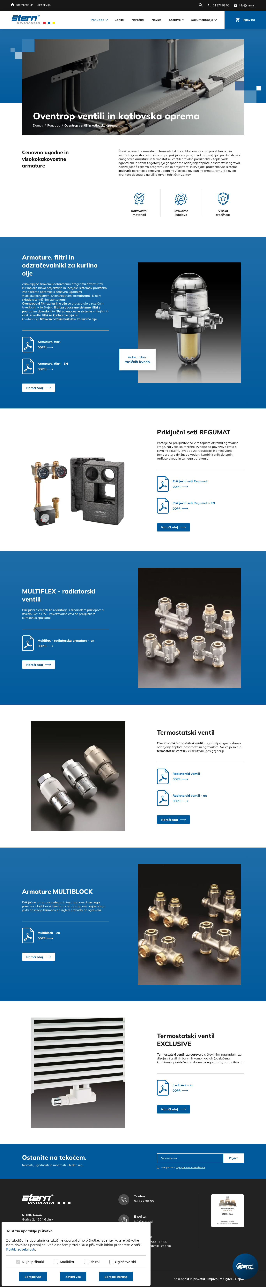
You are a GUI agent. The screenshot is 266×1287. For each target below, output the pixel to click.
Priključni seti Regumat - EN (194, 503)
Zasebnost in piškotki (189, 1279)
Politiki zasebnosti (20, 1249)
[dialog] (76, 1254)
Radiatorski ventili (186, 774)
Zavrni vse (73, 1277)
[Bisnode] (227, 1226)
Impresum (214, 1279)
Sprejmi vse (33, 1277)
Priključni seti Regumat (190, 481)
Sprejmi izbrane (116, 1277)
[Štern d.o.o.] (33, 20)
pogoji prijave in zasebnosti (190, 1167)
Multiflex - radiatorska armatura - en (66, 640)
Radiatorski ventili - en (190, 795)
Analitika (66, 1262)
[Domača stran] (46, 1203)
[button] (38, 388)
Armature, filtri (49, 342)
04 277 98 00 (144, 1201)
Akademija (44, 5)
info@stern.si (143, 1221)
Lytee (229, 1279)
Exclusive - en (183, 1085)
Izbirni (95, 1262)
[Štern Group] (245, 1266)
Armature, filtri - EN (53, 364)
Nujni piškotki (33, 1262)
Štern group (24, 5)
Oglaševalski (125, 1262)
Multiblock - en (49, 933)
